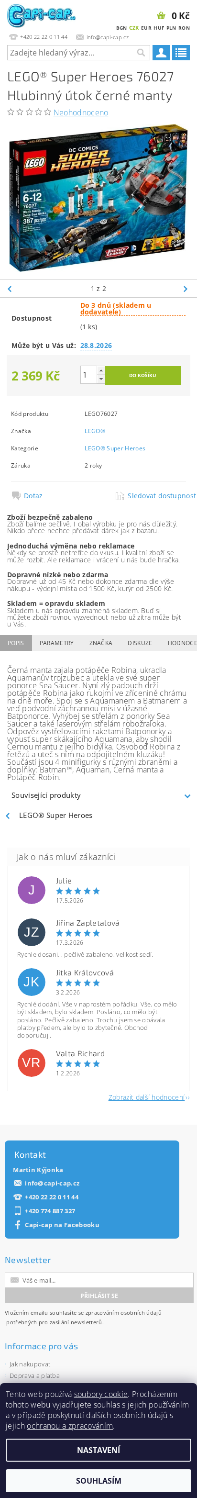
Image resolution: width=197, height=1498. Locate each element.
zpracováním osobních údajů (124, 1312)
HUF (158, 27)
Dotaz (33, 496)
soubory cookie (101, 1394)
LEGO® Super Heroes (115, 448)
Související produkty (46, 795)
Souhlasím (98, 1481)
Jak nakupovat (30, 1364)
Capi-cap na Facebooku (62, 1225)
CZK (134, 27)
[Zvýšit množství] (101, 370)
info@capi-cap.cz (52, 1183)
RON (184, 27)
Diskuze (140, 643)
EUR (146, 27)
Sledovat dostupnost (156, 496)
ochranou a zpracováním (70, 1425)
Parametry (57, 643)
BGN (121, 27)
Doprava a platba (35, 1375)
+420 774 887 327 (50, 1211)
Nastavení (98, 1450)
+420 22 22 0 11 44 (51, 1197)
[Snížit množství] (101, 378)
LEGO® (95, 431)
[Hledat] (140, 52)
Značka (101, 643)
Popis (16, 643)
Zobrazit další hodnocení (147, 1097)
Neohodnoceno (81, 112)
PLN (171, 27)
